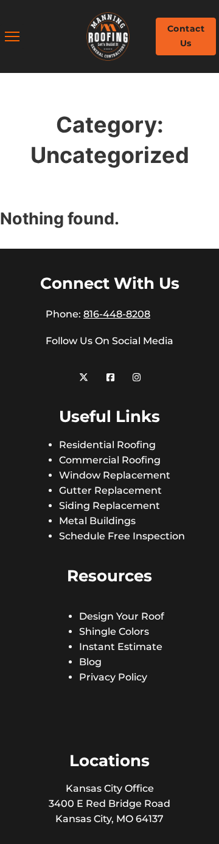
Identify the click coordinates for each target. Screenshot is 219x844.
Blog (90, 662)
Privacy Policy (113, 677)
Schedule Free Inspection (122, 536)
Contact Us (186, 36)
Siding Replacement (109, 505)
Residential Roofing (107, 445)
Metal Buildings (97, 521)
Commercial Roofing (110, 460)
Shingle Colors (114, 631)
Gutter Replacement (110, 490)
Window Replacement (114, 475)
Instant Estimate (120, 646)
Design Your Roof (121, 616)
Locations (109, 760)
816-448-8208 (116, 314)
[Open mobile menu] (12, 36)
